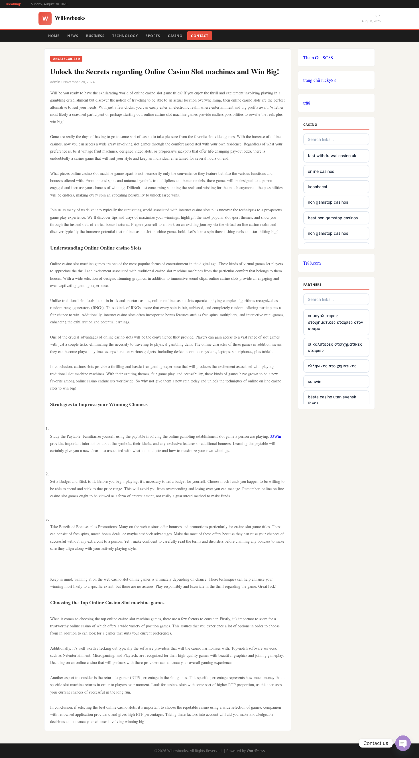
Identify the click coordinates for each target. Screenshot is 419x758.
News (72, 35)
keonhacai (317, 186)
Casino (175, 35)
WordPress (256, 750)
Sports (153, 35)
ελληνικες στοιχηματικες (332, 365)
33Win (275, 436)
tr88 (306, 103)
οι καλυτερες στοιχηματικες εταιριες (335, 347)
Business (95, 35)
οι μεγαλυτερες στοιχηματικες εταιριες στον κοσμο (335, 322)
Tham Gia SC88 (318, 57)
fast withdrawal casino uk (332, 155)
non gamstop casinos (328, 202)
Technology (125, 35)
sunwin (314, 381)
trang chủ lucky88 (319, 80)
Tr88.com (312, 263)
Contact (199, 35)
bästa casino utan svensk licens (332, 400)
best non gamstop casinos (333, 217)
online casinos (321, 171)
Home (53, 35)
